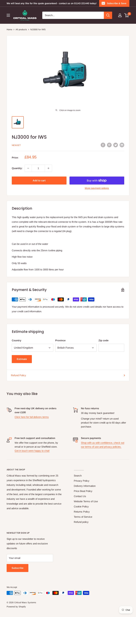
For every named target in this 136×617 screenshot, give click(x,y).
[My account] (120, 15)
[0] (127, 15)
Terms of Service (83, 516)
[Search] (108, 15)
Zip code (103, 340)
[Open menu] (8, 15)
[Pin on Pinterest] (109, 144)
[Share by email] (122, 144)
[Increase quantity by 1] (48, 168)
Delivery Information (85, 485)
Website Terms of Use (86, 501)
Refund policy (81, 522)
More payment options (97, 188)
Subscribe (17, 568)
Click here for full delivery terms (32, 417)
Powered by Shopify (16, 606)
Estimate (22, 359)
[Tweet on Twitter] (115, 144)
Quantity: (17, 168)
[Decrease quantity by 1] (28, 168)
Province (60, 340)
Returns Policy (82, 511)
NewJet (16, 145)
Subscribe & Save (116, 3)
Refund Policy (18, 375)
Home (9, 29)
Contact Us (80, 496)
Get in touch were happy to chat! (32, 450)
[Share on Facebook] (103, 144)
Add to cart (39, 180)
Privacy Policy (81, 480)
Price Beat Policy (83, 491)
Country (16, 340)
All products (21, 29)
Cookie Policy (81, 506)
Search (78, 475)
